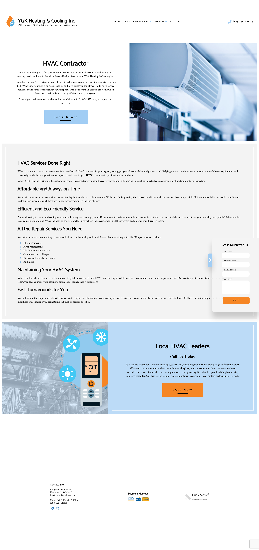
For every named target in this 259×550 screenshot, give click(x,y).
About (126, 21)
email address (230, 270)
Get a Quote (66, 117)
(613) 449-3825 (243, 21)
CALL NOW (183, 390)
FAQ (172, 21)
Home (117, 21)
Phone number (230, 261)
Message (227, 279)
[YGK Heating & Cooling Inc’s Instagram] (56, 509)
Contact (182, 21)
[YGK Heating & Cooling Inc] (10, 21)
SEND (236, 300)
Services (159, 21)
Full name (228, 251)
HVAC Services (141, 21)
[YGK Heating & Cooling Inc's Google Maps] (52, 509)
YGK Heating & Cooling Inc (46, 21)
